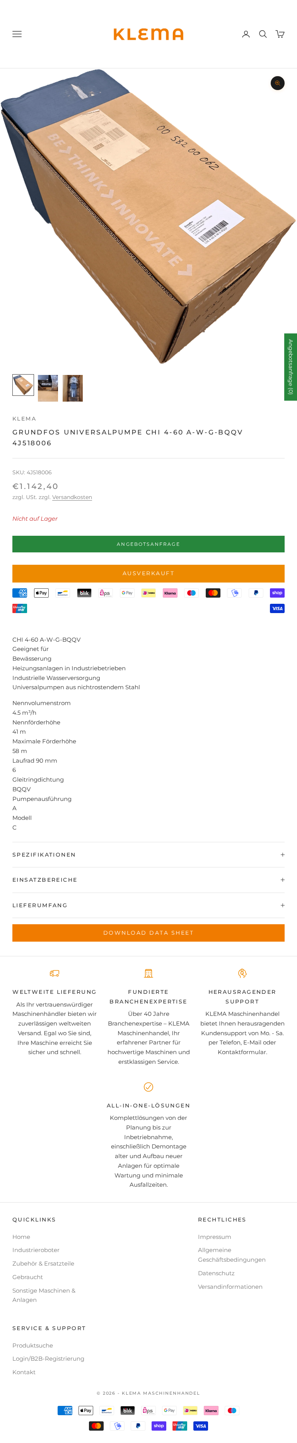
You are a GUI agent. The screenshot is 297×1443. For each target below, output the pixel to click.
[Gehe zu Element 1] (23, 385)
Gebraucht (27, 1277)
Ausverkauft (149, 573)
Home (21, 1236)
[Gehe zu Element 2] (48, 388)
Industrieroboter (36, 1250)
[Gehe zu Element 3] (73, 388)
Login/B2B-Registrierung (48, 1358)
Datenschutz (216, 1273)
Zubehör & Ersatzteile (43, 1263)
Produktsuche (32, 1345)
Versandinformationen (230, 1286)
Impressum (214, 1236)
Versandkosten (72, 497)
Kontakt (24, 1372)
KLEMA (24, 418)
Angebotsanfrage (148, 544)
